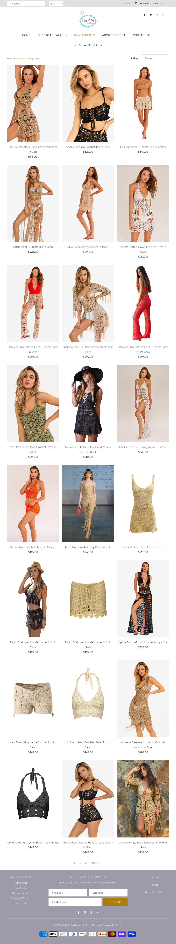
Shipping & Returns (21, 898)
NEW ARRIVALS (84, 35)
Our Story (155, 877)
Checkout (160, 3)
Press (155, 884)
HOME (26, 35)
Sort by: (134, 58)
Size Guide (21, 887)
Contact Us (142, 35)
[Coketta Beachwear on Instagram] (157, 15)
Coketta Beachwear (71, 925)
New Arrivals (88, 45)
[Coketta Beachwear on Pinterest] (150, 15)
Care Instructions (21, 893)
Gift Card (21, 903)
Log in (126, 3)
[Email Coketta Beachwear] (163, 15)
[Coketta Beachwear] (88, 18)
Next (94, 862)
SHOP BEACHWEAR (51, 35)
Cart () (143, 3)
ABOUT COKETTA (113, 35)
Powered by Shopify (113, 925)
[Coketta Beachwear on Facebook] (144, 15)
